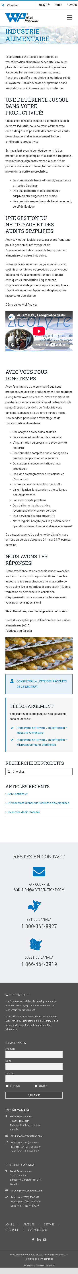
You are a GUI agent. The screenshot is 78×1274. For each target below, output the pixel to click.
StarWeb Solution (45, 1265)
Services (49, 1224)
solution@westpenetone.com (39, 890)
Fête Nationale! (18, 794)
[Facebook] (33, 1239)
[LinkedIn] (39, 1239)
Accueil (9, 1224)
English (42, 1085)
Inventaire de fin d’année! (24, 812)
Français (15, 1085)
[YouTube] (44, 1239)
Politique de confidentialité (39, 1258)
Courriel (9, 1073)
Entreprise (12, 1229)
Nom (8, 1060)
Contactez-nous (37, 1229)
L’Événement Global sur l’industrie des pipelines (38, 803)
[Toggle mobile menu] (70, 17)
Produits (29, 1224)
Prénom (10, 1048)
